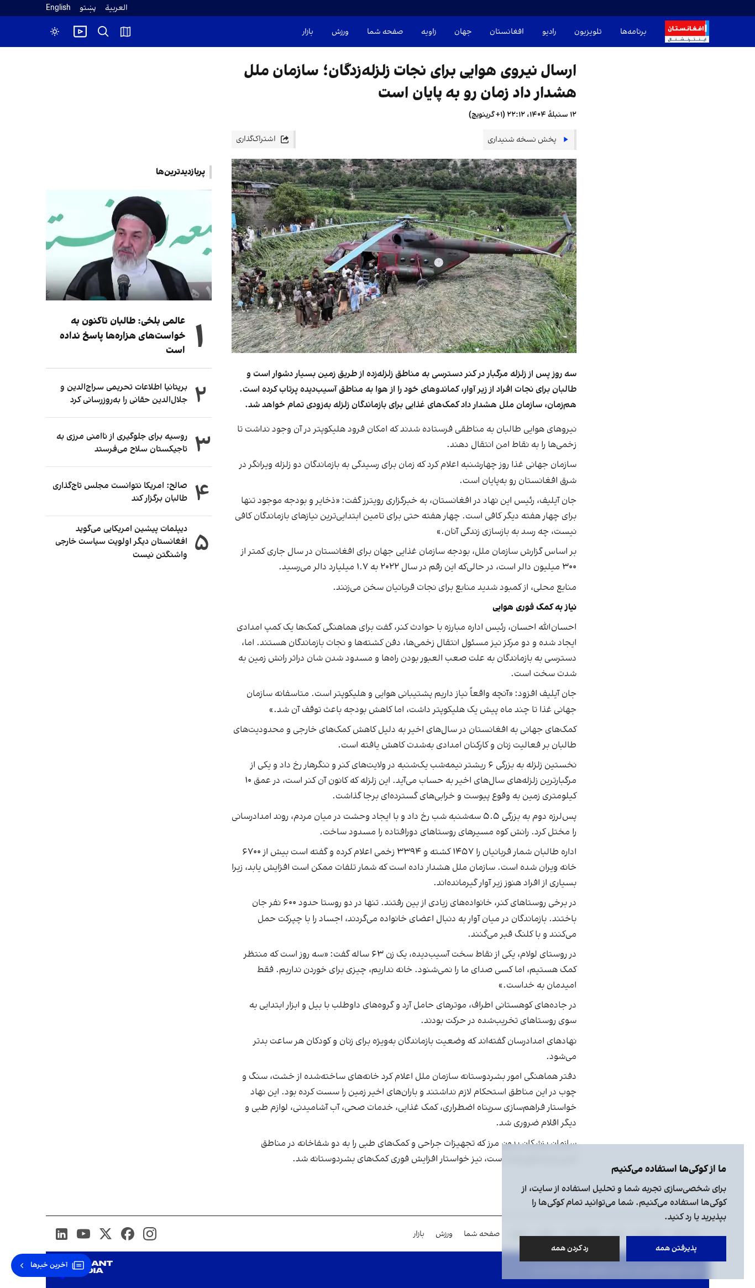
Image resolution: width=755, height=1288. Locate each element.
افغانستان (507, 32)
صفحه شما (385, 32)
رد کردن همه (570, 1248)
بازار (307, 32)
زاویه (428, 32)
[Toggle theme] (55, 31)
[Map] (125, 31)
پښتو (88, 8)
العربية (116, 8)
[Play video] (80, 31)
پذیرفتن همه (676, 1248)
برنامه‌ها (633, 32)
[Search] (103, 31)
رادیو (549, 32)
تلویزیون (588, 32)
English (58, 8)
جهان (462, 32)
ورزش (340, 32)
